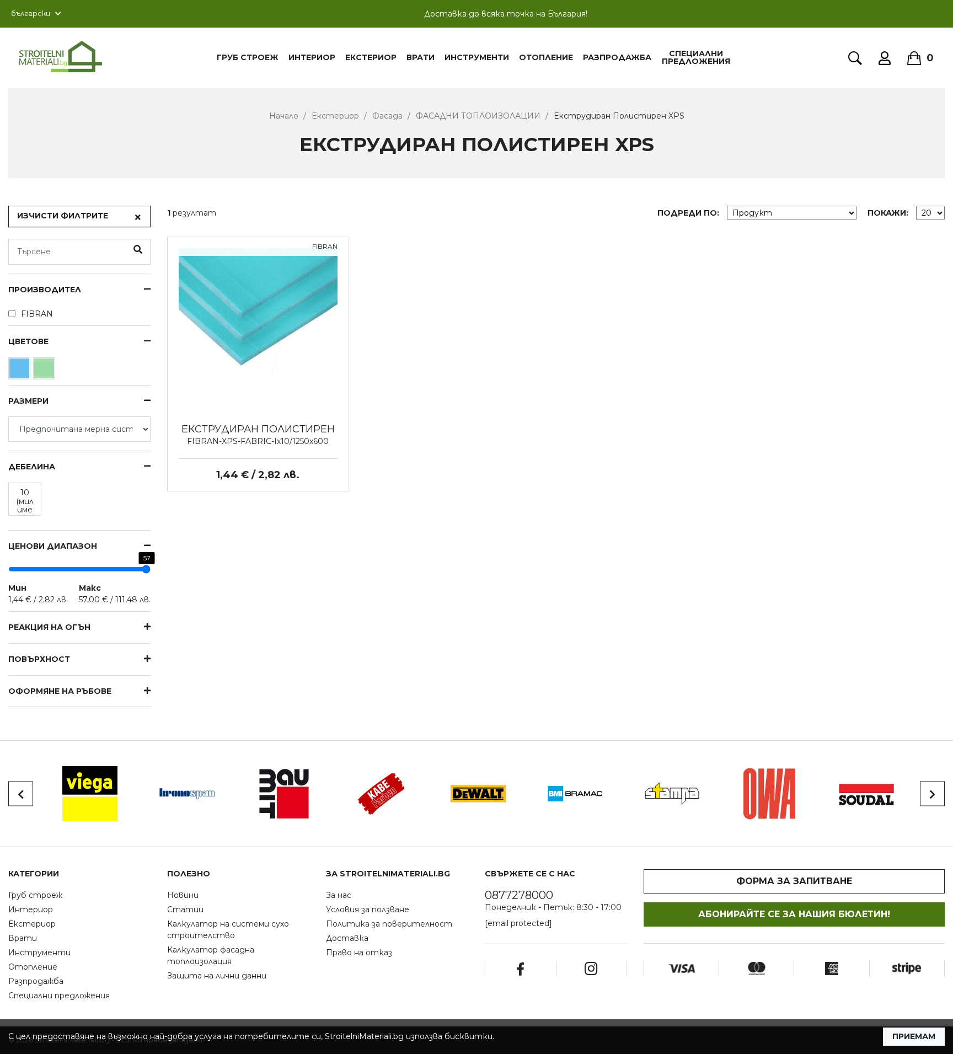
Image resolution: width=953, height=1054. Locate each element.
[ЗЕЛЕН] (45, 371)
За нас (338, 895)
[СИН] (20, 371)
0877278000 (519, 895)
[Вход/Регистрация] (884, 58)
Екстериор (371, 57)
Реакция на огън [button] (49, 627)
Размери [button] (28, 401)
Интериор (311, 57)
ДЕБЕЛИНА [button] (31, 467)
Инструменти (477, 57)
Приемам (913, 1036)
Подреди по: (688, 213)
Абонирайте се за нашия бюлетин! (794, 914)
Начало (283, 116)
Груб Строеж (248, 57)
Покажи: (888, 213)
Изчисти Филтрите (62, 216)
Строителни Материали (60, 57)
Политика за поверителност (389, 924)
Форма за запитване (794, 881)
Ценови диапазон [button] (52, 546)
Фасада (387, 116)
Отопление (546, 57)
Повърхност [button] (39, 659)
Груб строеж (35, 895)
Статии (185, 909)
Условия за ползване (367, 909)
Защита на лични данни (216, 976)
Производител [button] (44, 290)
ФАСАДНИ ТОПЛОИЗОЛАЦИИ (478, 116)
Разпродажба (617, 57)
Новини (183, 895)
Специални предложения (696, 57)
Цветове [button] (28, 341)
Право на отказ (359, 952)
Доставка (347, 938)
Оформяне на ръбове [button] (59, 691)
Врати (420, 57)
